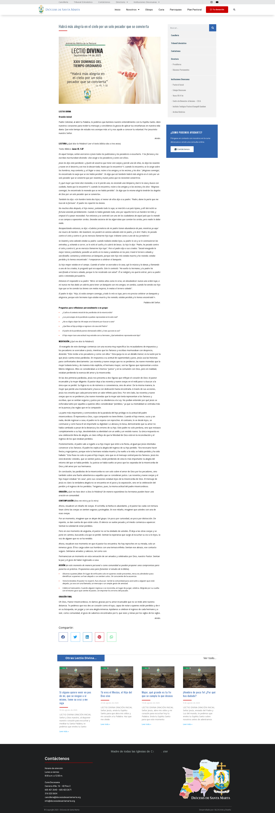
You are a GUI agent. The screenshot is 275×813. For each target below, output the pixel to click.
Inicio (117, 9)
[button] (234, 9)
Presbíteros (177, 64)
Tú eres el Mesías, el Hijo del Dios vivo (116, 694)
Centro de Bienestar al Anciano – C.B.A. (187, 101)
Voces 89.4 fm (178, 95)
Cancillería (175, 35)
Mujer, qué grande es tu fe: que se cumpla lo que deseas (157, 694)
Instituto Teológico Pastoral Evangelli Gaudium (189, 106)
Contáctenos (175, 50)
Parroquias (176, 9)
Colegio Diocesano (179, 90)
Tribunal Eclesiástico (178, 43)
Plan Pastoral (194, 9)
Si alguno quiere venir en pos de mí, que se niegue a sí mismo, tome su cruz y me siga (75, 697)
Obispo (149, 9)
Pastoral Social (178, 84)
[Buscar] (212, 27)
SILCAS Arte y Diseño (222, 810)
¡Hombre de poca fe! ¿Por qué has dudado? (199, 694)
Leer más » (64, 731)
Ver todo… (210, 658)
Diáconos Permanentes (181, 69)
